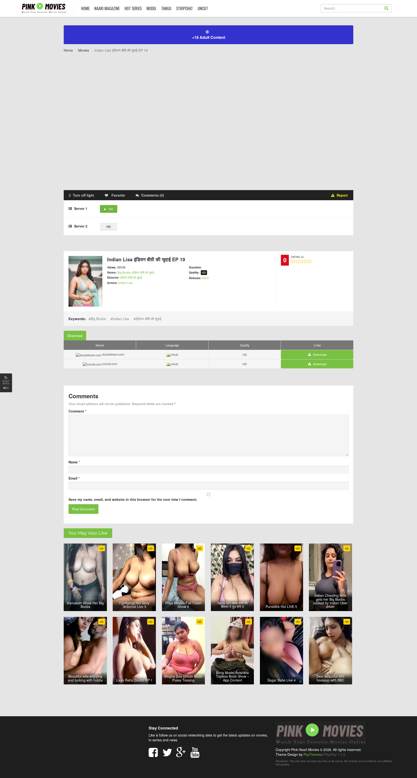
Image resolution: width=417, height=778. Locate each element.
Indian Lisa (125, 283)
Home (68, 50)
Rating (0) (297, 257)
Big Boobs (124, 272)
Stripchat (184, 8)
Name (74, 462)
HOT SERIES (133, 8)
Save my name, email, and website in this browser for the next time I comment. (133, 499)
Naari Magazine (107, 8)
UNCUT (203, 8)
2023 (205, 278)
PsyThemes (313, 754)
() (152, 195)
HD (111, 209)
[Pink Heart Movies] (44, 8)
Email (74, 478)
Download (75, 335)
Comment (77, 411)
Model (151, 8)
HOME (85, 8)
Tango (166, 8)
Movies (83, 50)
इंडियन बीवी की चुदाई (143, 272)
